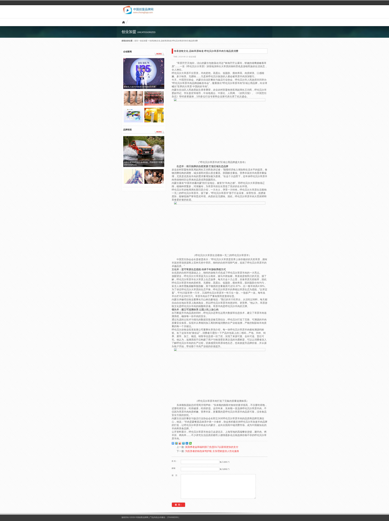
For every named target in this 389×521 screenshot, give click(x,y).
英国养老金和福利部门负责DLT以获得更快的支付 (211, 447)
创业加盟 (143, 41)
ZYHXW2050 (173, 517)
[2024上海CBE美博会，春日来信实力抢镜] (154, 121)
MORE (159, 54)
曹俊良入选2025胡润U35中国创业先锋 (139, 87)
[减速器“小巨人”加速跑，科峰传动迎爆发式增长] (133, 183)
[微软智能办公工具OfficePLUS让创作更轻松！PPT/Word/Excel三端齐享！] (133, 121)
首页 (136, 41)
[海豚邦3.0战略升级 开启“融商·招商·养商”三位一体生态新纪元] (154, 105)
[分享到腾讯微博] (183, 443)
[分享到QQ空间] (176, 443)
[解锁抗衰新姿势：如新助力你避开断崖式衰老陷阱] (133, 105)
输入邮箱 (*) (224, 469)
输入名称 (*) (224, 462)
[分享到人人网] (187, 443)
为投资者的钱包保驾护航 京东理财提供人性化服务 (212, 451)
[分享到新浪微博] (180, 443)
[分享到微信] (190, 443)
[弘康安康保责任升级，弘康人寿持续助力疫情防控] (154, 183)
